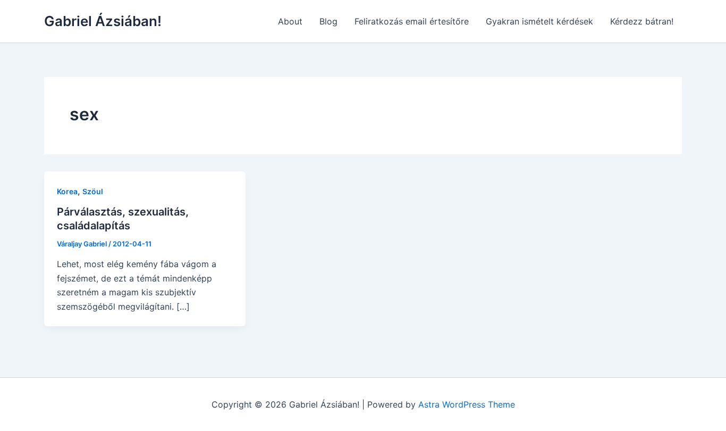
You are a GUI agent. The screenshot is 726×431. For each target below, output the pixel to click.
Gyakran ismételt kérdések (539, 21)
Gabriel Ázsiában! (103, 21)
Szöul (92, 191)
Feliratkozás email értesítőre (411, 21)
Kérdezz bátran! (641, 21)
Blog (328, 21)
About (290, 21)
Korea (67, 191)
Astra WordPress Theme (466, 404)
